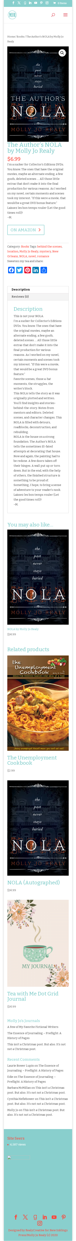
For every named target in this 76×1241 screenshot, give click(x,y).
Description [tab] (21, 289)
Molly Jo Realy (28, 251)
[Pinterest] (41, 4)
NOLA (23, 256)
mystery (45, 251)
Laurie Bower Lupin (20, 1065)
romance (43, 256)
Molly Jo (12, 1110)
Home (11, 36)
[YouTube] (35, 4)
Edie (10, 1077)
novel (32, 256)
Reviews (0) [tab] (20, 296)
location (12, 251)
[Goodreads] (25, 4)
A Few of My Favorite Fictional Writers (32, 1027)
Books (21, 36)
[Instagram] (47, 4)
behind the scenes (49, 246)
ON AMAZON (23, 229)
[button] (62, 53)
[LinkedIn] (30, 4)
